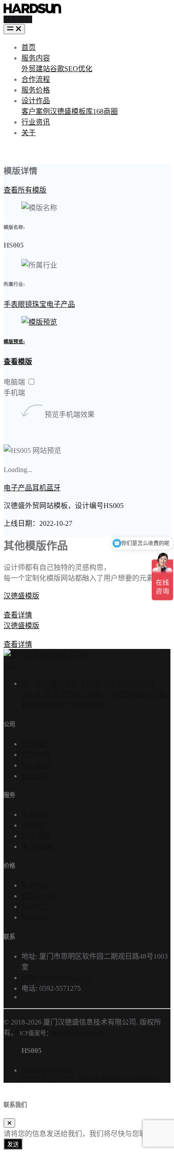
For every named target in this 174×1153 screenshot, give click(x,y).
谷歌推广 (35, 825)
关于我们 (35, 744)
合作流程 (35, 79)
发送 (13, 1144)
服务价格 (35, 90)
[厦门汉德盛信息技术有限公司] (46, 665)
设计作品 (35, 100)
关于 (28, 132)
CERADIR (101, 1078)
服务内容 (35, 58)
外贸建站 (35, 68)
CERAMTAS (138, 1078)
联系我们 (18, 19)
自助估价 (35, 917)
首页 (28, 47)
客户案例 (35, 111)
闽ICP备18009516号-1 (80, 1033)
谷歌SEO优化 (71, 68)
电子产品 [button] (60, 304)
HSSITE (33, 1078)
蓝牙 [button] (53, 488)
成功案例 (35, 754)
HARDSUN (65, 1078)
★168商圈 (37, 846)
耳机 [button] (39, 488)
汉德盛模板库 (71, 111)
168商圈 (105, 111)
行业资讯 (35, 122)
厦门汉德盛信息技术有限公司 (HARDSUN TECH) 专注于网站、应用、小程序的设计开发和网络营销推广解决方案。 (93, 694)
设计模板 (35, 765)
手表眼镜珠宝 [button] (25, 304)
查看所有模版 (25, 190)
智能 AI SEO (41, 896)
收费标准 (35, 885)
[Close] (9, 1123)
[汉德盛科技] (32, 7)
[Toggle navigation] (14, 29)
